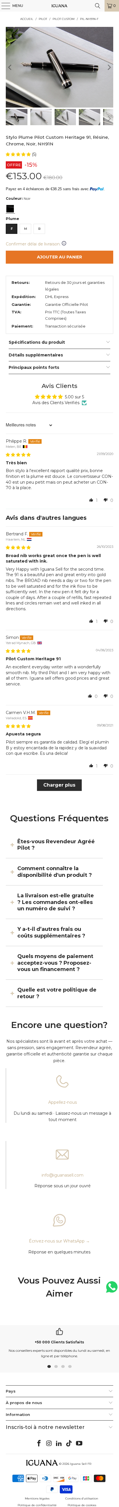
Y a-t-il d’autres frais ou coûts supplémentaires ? (51, 932)
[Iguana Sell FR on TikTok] (69, 1443)
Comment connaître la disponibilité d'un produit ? (54, 871)
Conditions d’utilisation (81, 1498)
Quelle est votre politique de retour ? (56, 993)
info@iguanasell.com (62, 1175)
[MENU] (3, 6)
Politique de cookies (82, 1505)
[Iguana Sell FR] (59, 6)
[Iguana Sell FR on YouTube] (79, 1443)
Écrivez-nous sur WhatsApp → (59, 1241)
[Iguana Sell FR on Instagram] (49, 1443)
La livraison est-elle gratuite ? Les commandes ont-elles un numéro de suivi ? (55, 902)
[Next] (109, 67)
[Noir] (10, 208)
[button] (19, 154)
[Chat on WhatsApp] (112, 1289)
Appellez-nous (62, 1102)
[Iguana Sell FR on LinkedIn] (59, 1443)
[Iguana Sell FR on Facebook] (39, 1443)
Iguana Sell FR (80, 1464)
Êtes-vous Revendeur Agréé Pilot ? (56, 844)
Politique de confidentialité (37, 1505)
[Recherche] (97, 6)
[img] (18, 454)
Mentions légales (37, 1498)
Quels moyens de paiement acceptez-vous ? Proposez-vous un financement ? (55, 962)
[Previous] (10, 67)
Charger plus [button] (59, 785)
